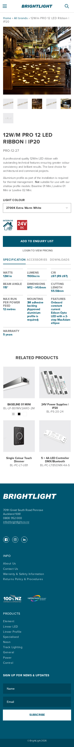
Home (7, 18)
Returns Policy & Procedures (23, 579)
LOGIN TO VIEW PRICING (38, 250)
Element (8, 621)
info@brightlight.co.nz (16, 522)
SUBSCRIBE (37, 715)
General (8, 652)
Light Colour (14, 200)
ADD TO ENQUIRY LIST (37, 241)
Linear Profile (12, 632)
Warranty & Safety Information (23, 574)
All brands (21, 18)
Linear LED (10, 626)
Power (7, 658)
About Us (9, 563)
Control (8, 663)
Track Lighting (12, 647)
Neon (6, 642)
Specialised (11, 637)
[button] (5, 6)
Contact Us (10, 569)
